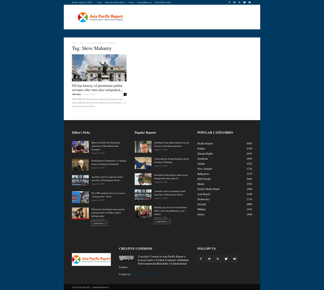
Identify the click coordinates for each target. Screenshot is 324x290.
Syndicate (202, 158)
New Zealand (204, 168)
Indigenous (203, 173)
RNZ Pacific (204, 179)
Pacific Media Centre (163, 2)
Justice (201, 214)
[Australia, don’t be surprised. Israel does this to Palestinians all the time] (80, 181)
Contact (131, 2)
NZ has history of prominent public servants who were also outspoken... (97, 87)
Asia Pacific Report (173, 256)
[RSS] (239, 2)
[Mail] (234, 2)
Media (200, 184)
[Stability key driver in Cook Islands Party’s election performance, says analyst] (143, 211)
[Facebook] (229, 2)
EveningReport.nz (145, 2)
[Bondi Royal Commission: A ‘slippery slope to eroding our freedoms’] (80, 165)
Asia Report (203, 194)
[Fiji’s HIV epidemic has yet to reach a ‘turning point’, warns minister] (80, 197)
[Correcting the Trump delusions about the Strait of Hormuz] (143, 163)
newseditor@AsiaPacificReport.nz (150, 274)
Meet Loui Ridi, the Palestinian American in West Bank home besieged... (105, 146)
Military (201, 209)
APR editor (76, 94)
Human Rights (205, 153)
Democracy (77, 80)
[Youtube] (249, 2)
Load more (98, 223)
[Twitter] (244, 2)
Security (201, 204)
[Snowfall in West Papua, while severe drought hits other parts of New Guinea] (143, 179)
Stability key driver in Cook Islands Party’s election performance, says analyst (170, 211)
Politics (201, 148)
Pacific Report (205, 143)
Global (201, 163)
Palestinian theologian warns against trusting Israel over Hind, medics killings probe (108, 212)
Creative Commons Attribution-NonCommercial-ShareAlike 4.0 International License (154, 263)
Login (99, 2)
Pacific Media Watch (208, 189)
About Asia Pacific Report (115, 2)
